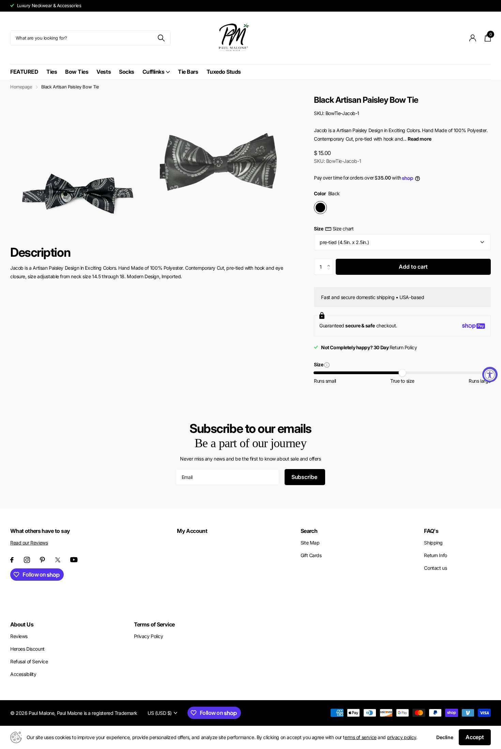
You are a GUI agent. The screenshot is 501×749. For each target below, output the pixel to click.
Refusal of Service (29, 661)
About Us (21, 624)
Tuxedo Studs (224, 71)
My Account (192, 530)
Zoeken (161, 38)
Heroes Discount (27, 649)
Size (333, 228)
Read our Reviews (29, 543)
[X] (57, 559)
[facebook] (12, 560)
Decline (444, 737)
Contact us (435, 568)
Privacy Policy (148, 636)
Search (309, 530)
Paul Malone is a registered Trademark (97, 713)
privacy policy (401, 737)
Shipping (433, 543)
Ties (51, 71)
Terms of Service (154, 624)
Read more (419, 139)
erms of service (361, 737)
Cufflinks (153, 71)
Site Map (310, 543)
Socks (126, 71)
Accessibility (23, 674)
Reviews (19, 636)
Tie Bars (188, 71)
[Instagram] (27, 560)
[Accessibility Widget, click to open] (490, 374)
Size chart (343, 228)
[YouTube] (74, 559)
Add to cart (413, 266)
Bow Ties (76, 71)
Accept (475, 737)
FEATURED (24, 71)
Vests (103, 71)
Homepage (21, 86)
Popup (327, 364)
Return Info (435, 555)
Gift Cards (311, 555)
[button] (330, 261)
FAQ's (431, 530)
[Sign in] (472, 38)
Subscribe (304, 477)
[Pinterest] (42, 560)
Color (327, 193)
